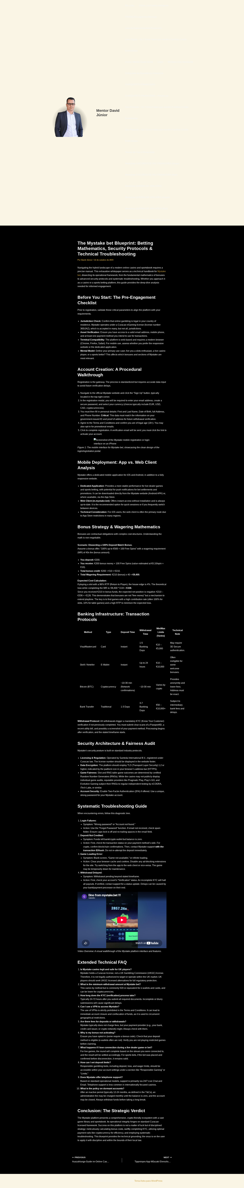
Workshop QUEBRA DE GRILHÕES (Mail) (146, 208)
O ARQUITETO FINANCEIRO (140, 84)
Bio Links (129, 5)
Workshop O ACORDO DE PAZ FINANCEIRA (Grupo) (152, 163)
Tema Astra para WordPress (148, 1181)
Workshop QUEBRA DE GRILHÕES (143, 186)
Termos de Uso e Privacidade (140, 152)
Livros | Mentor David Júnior (139, 62)
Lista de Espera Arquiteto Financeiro (143, 28)
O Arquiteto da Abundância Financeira (144, 73)
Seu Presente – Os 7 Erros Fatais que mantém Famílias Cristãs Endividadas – (156, 135)
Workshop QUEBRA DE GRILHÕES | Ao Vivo (148, 220)
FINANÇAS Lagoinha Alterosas (141, 17)
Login (160, 62)
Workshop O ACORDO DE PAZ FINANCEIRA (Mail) (151, 175)
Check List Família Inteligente (154, 5)
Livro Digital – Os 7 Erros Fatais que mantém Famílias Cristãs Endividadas (156, 45)
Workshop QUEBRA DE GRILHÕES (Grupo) (147, 197)
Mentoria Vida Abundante (180, 62)
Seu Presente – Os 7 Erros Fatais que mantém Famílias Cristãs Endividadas (156, 113)
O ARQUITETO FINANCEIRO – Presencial (146, 96)
